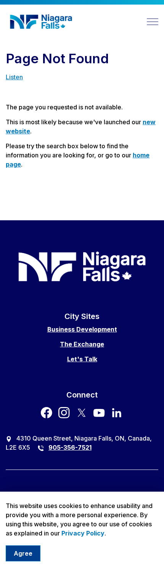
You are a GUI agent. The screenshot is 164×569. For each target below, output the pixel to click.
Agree (23, 553)
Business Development (82, 329)
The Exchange (82, 344)
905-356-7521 (70, 447)
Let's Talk (82, 359)
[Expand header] (152, 22)
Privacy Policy (83, 533)
